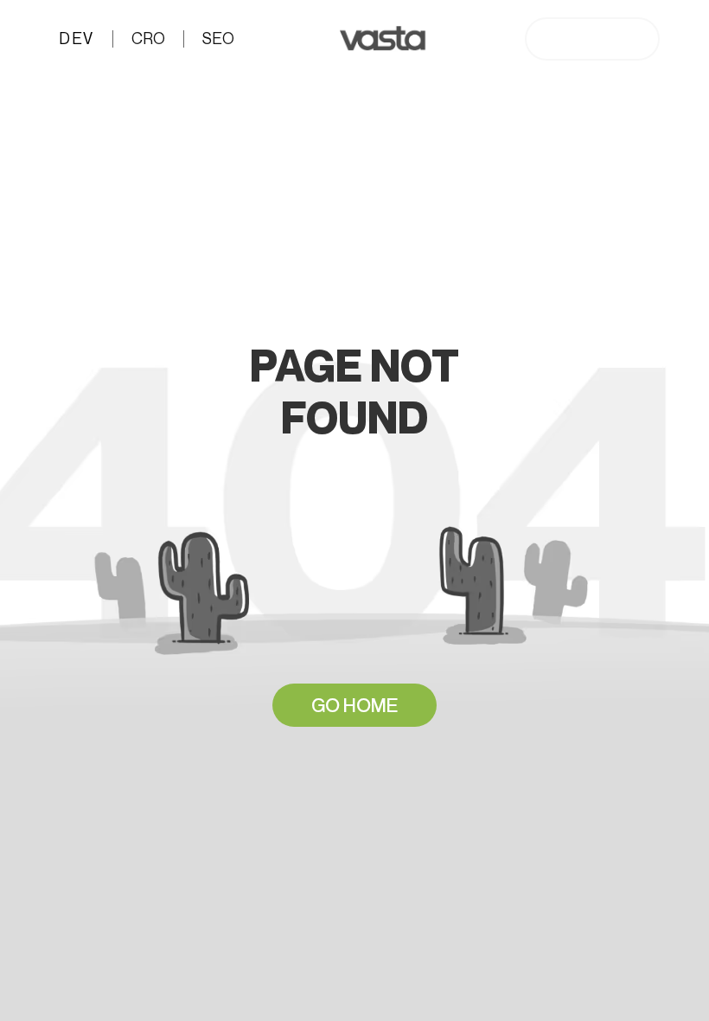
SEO (218, 38)
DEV (74, 38)
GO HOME (354, 705)
